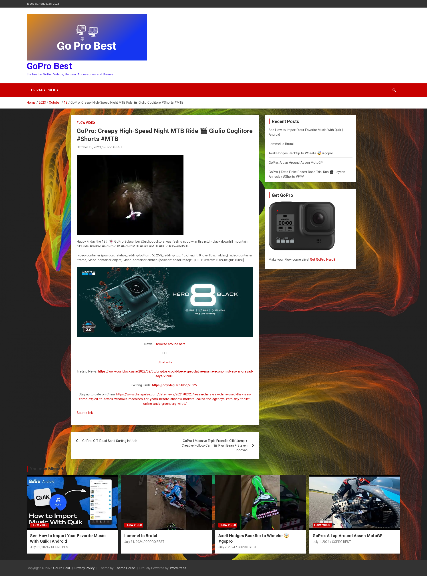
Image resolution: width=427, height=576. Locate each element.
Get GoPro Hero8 (323, 260)
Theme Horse (125, 568)
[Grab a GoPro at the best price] (165, 269)
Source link (85, 413)
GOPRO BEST (112, 147)
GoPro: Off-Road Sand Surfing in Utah (109, 441)
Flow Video (86, 123)
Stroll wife (165, 362)
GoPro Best (49, 66)
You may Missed (46, 468)
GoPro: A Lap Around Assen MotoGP (296, 163)
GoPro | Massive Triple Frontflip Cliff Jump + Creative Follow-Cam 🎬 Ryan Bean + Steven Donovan (215, 445)
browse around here (170, 344)
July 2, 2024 (226, 547)
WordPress (178, 568)
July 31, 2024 (39, 547)
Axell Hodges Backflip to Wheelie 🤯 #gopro (301, 153)
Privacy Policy (45, 90)
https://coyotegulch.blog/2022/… (175, 385)
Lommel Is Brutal (281, 144)
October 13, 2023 (89, 147)
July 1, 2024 (321, 542)
